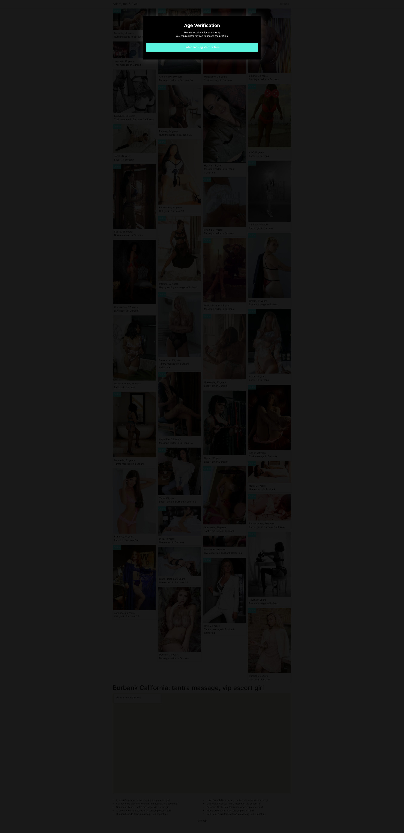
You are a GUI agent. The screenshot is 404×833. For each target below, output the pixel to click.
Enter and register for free (202, 47)
